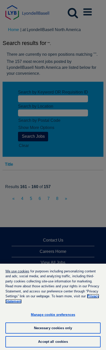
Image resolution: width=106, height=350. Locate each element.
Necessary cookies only (53, 328)
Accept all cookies (53, 342)
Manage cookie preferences (53, 315)
